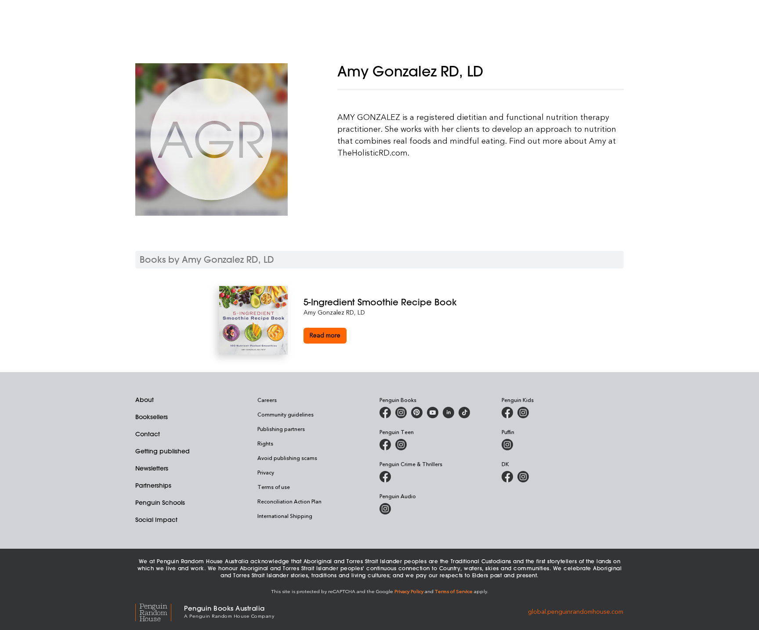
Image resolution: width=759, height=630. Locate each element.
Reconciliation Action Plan (289, 501)
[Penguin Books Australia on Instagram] (401, 412)
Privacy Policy (408, 591)
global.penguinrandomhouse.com (575, 611)
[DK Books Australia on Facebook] (507, 476)
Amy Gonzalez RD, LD (334, 312)
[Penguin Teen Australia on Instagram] (401, 444)
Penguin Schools (160, 503)
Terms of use (273, 487)
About (144, 400)
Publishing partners (281, 429)
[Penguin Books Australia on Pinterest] (417, 412)
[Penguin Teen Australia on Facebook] (385, 444)
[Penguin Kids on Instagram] (523, 412)
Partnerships (153, 485)
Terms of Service (454, 591)
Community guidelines (285, 414)
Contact (147, 434)
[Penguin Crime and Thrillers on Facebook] (385, 476)
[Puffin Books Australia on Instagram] (507, 444)
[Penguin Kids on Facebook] (507, 412)
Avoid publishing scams (287, 458)
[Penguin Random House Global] (159, 611)
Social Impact (156, 520)
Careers (267, 400)
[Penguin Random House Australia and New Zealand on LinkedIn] (448, 412)
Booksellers (151, 417)
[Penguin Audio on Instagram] (385, 508)
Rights (265, 443)
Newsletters (151, 468)
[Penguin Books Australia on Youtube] (432, 412)
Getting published (162, 451)
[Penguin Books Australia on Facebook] (385, 412)
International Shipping (284, 516)
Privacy (265, 472)
